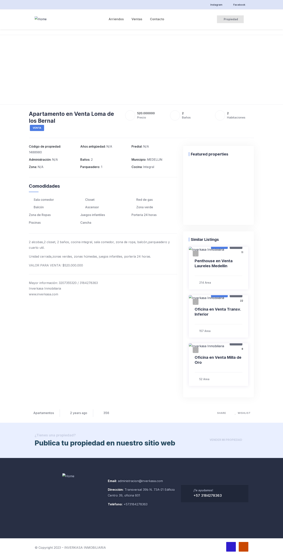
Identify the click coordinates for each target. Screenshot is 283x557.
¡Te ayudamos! (203, 490)
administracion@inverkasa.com (140, 481)
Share (221, 413)
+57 (126, 504)
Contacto (157, 19)
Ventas (136, 19)
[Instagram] (243, 547)
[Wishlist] (193, 168)
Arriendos (116, 19)
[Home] (41, 19)
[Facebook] (231, 547)
